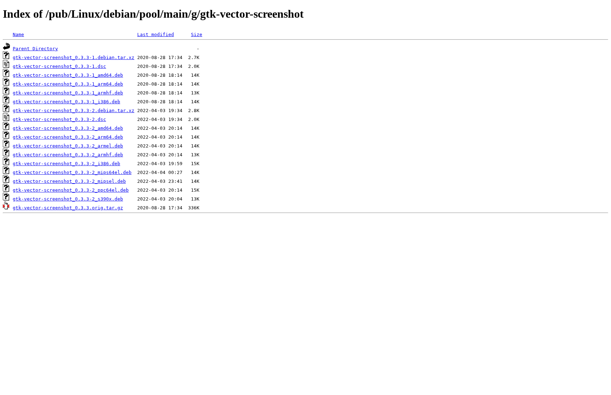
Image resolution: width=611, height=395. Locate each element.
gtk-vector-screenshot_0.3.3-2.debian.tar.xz (73, 110)
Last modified (155, 34)
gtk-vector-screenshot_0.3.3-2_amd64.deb (68, 128)
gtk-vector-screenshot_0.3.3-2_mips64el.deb (72, 172)
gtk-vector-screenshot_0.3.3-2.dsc (59, 119)
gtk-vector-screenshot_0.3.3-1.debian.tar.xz (73, 57)
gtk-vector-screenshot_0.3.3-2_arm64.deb (68, 137)
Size (196, 34)
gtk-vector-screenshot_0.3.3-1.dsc (59, 66)
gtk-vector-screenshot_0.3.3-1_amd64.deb (68, 75)
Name (18, 34)
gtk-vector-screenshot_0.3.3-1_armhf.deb (68, 92)
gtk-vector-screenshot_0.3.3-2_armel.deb (68, 146)
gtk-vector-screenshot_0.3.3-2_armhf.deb (68, 154)
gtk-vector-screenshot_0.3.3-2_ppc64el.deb (71, 190)
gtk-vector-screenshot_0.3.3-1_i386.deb (66, 101)
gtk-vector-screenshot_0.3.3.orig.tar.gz (68, 207)
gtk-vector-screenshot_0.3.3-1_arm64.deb (68, 84)
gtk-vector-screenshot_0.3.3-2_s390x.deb (68, 199)
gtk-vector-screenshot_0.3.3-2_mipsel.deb (69, 181)
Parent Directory (35, 48)
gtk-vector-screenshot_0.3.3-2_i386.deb (66, 163)
